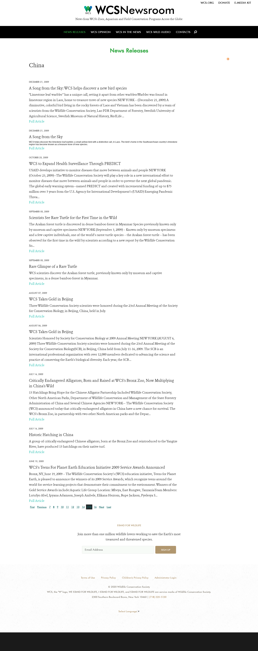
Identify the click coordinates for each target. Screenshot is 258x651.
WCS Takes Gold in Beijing (51, 299)
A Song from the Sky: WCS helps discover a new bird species (78, 88)
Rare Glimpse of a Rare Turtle (53, 266)
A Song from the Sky (46, 136)
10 (62, 507)
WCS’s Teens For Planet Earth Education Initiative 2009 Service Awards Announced (97, 467)
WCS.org (207, 2)
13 (78, 507)
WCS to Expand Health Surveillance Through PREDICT (75, 163)
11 (67, 507)
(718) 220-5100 (157, 597)
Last (109, 507)
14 (83, 507)
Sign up (165, 549)
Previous (42, 507)
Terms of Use (88, 577)
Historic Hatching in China (51, 434)
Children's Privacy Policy (135, 577)
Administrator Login (165, 577)
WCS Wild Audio (158, 32)
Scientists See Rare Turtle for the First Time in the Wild (73, 217)
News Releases (74, 32)
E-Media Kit (242, 2)
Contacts (183, 32)
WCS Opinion (101, 32)
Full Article (36, 121)
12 (72, 507)
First (32, 507)
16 (95, 507)
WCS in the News (128, 32)
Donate (224, 2)
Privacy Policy (108, 577)
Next (101, 507)
